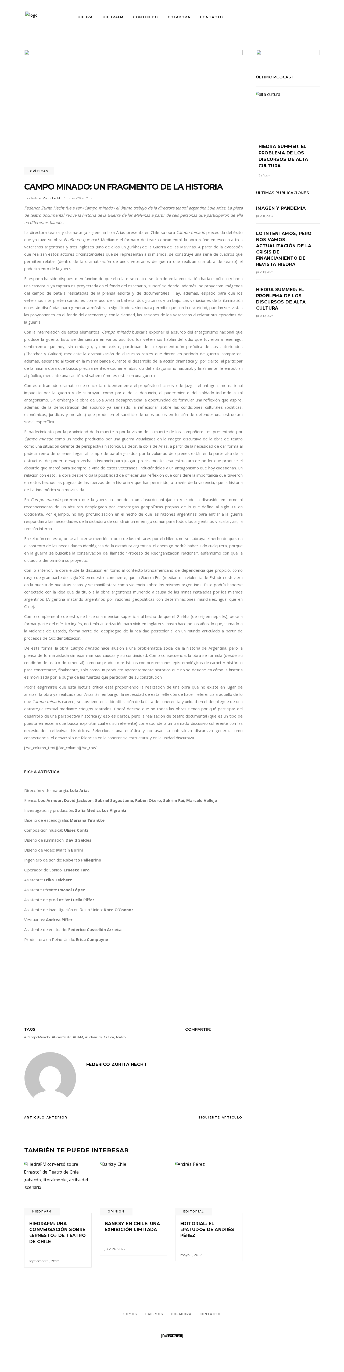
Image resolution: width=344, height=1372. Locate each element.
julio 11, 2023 (264, 216)
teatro (121, 1037)
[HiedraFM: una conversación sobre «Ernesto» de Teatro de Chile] (58, 1187)
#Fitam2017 (61, 1037)
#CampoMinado (37, 1037)
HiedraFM (42, 1211)
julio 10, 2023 (264, 272)
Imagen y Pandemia (281, 208)
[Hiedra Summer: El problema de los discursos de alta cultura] (288, 114)
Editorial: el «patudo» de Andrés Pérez (207, 1229)
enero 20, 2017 (78, 198)
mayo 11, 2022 (191, 1255)
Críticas (39, 171)
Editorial (193, 1211)
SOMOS (130, 1314)
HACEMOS (154, 1314)
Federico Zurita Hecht (45, 198)
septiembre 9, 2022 (44, 1261)
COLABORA (181, 1314)
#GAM (78, 1037)
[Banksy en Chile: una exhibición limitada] (133, 1187)
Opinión (116, 1211)
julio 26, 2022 (115, 1249)
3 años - (264, 175)
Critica (109, 1037)
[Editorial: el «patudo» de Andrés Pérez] (209, 1187)
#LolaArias (93, 1037)
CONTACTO (210, 1314)
